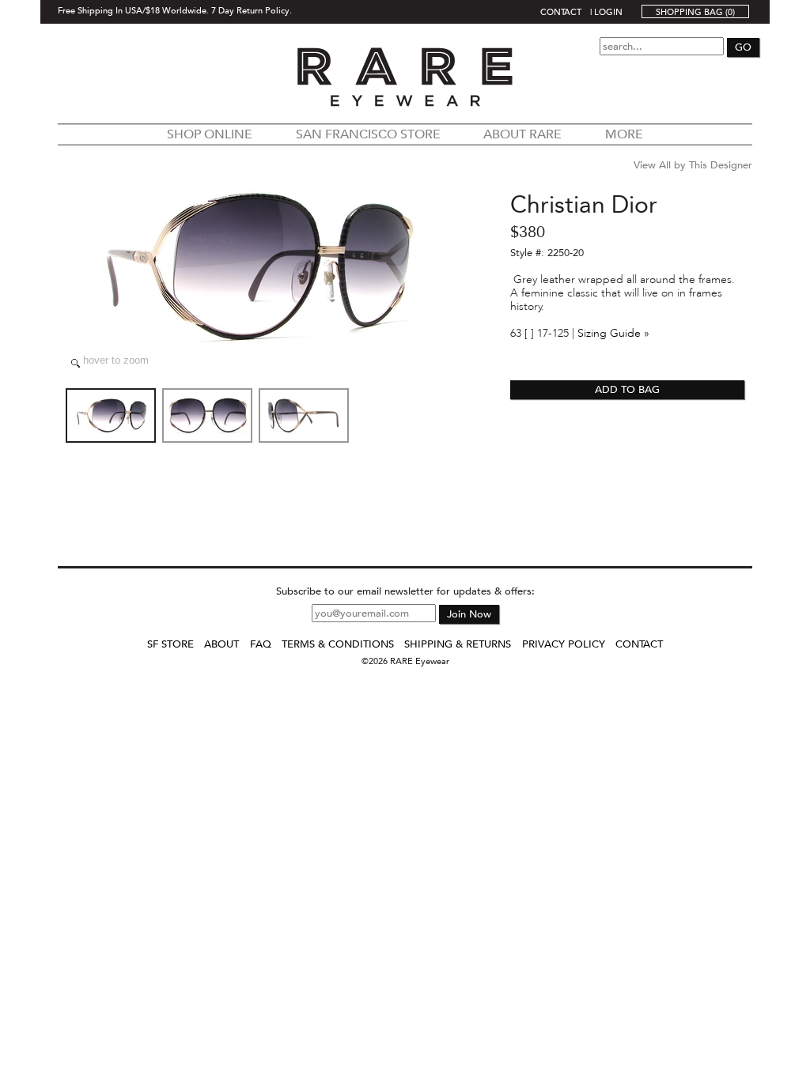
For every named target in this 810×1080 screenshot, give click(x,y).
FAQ (260, 644)
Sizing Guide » (613, 333)
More (624, 134)
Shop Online (209, 134)
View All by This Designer (693, 165)
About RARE (522, 134)
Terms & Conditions (338, 644)
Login (608, 11)
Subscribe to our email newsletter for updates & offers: (405, 591)
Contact (560, 11)
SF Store (170, 644)
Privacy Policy (563, 644)
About (221, 644)
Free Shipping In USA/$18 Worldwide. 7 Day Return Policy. (175, 10)
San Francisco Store (368, 134)
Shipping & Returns (457, 644)
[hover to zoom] (255, 266)
